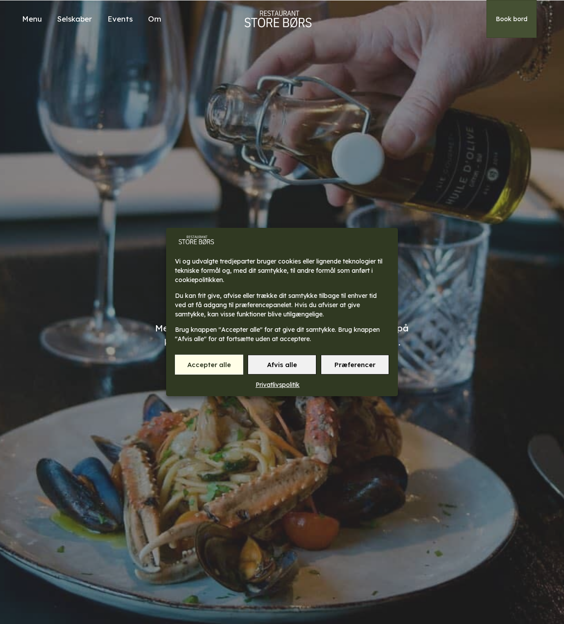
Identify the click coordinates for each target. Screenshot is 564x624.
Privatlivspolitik (278, 385)
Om (154, 18)
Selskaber (74, 18)
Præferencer (354, 364)
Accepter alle (209, 364)
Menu (32, 18)
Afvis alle (282, 364)
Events (120, 18)
